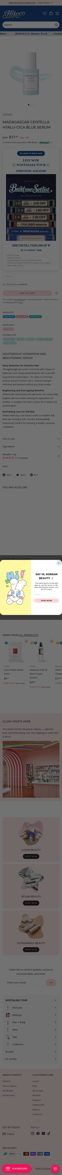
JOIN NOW (46, 601)
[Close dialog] (59, 563)
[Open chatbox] (55, 1168)
